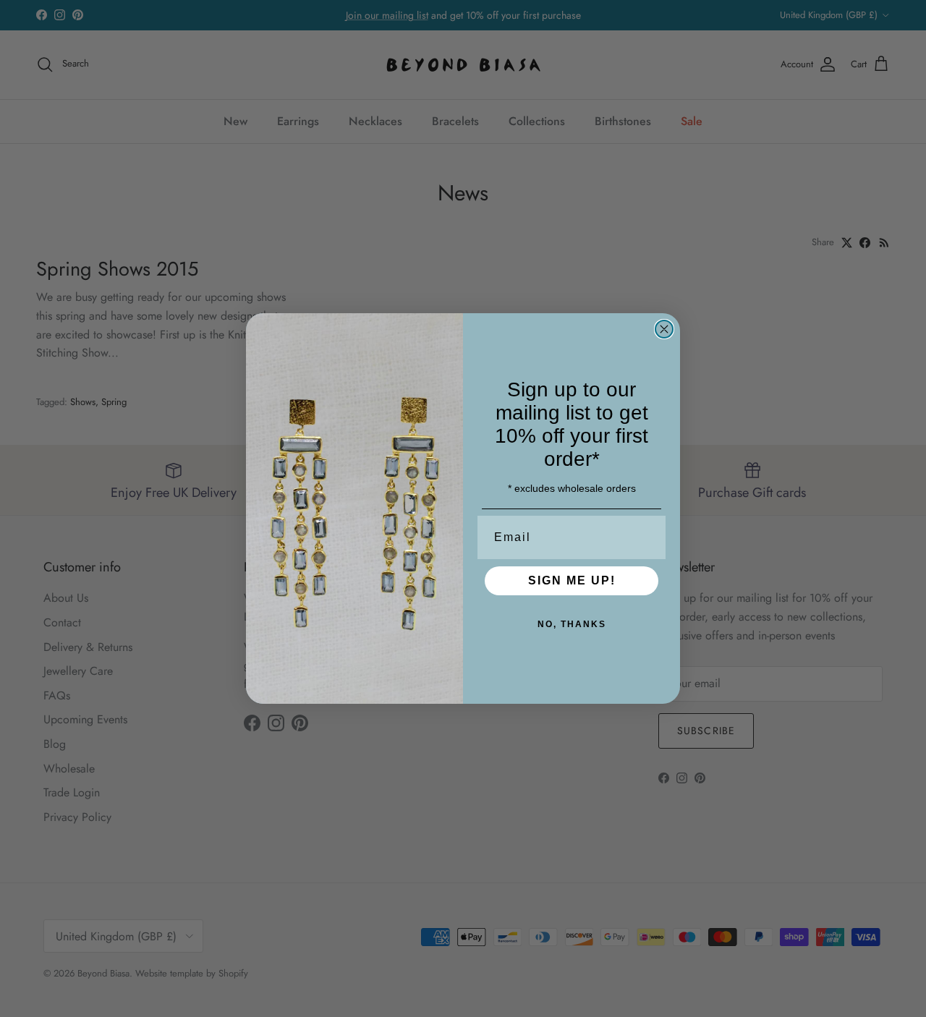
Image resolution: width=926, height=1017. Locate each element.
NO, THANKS (572, 624)
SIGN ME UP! (572, 580)
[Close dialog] (664, 329)
